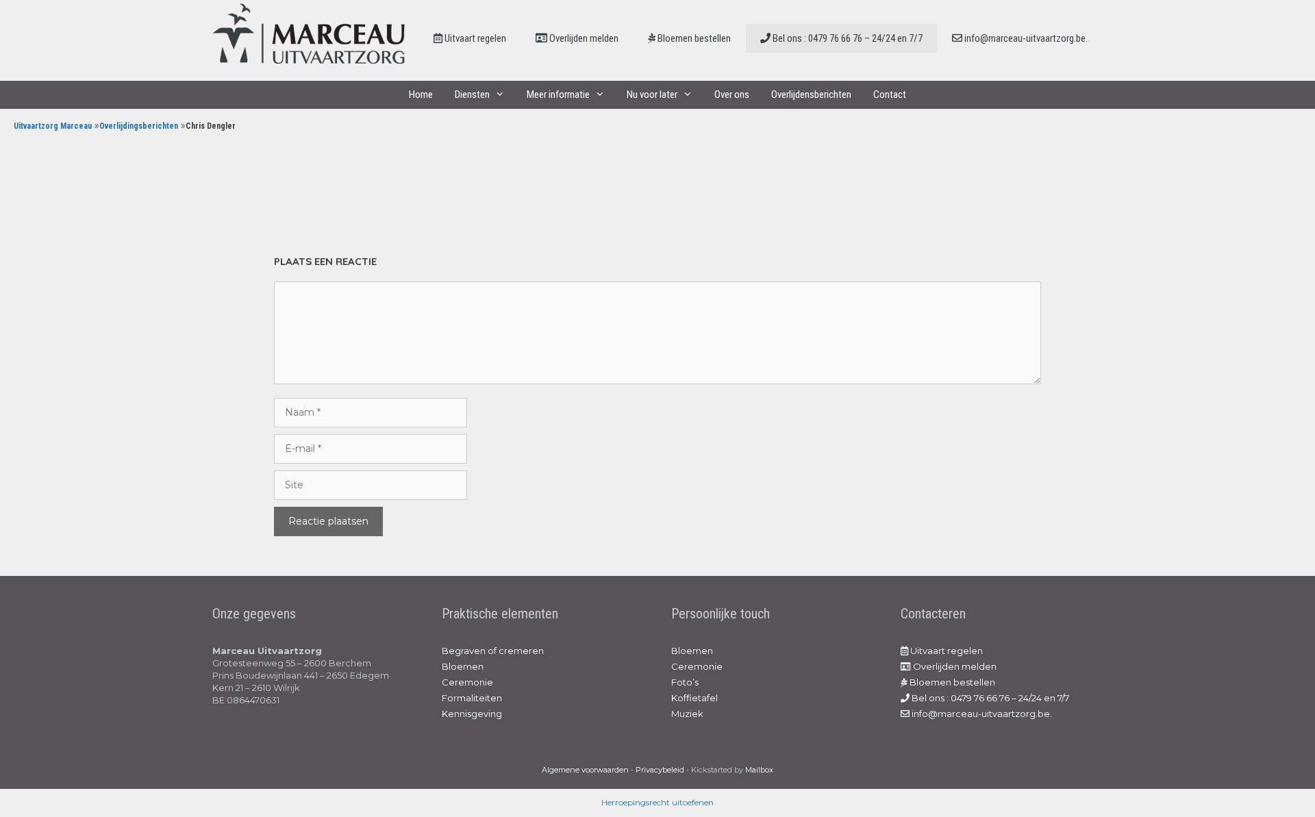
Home (421, 94)
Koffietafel (694, 697)
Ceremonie (467, 682)
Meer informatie (558, 94)
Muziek (687, 713)
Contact (889, 94)
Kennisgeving (472, 713)
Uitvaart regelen (474, 38)
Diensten (472, 94)
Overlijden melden (582, 38)
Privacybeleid (660, 770)
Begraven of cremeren (493, 650)
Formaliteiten (472, 697)
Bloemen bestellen (693, 38)
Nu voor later (652, 94)
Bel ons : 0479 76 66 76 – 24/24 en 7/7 (847, 38)
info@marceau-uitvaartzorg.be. (1025, 38)
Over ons (731, 94)
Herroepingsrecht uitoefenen (657, 802)
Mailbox (759, 770)
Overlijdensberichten (811, 94)
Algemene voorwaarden (585, 770)
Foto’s (685, 682)
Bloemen (463, 666)
